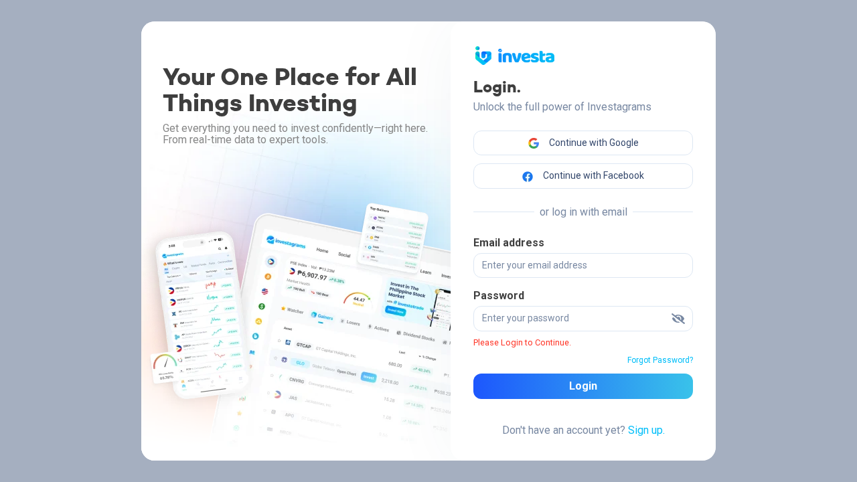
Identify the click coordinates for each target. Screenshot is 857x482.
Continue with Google (593, 142)
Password (498, 295)
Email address (508, 242)
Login (583, 386)
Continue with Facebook (592, 175)
